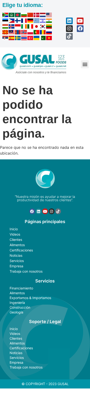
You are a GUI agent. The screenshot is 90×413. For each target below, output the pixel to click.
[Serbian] (5, 38)
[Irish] (24, 27)
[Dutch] (43, 15)
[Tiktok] (69, 36)
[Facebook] (80, 28)
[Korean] (43, 27)
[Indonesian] (18, 27)
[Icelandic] (12, 27)
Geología (16, 312)
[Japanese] (37, 27)
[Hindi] (49, 21)
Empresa (16, 266)
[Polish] (30, 33)
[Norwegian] (24, 33)
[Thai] (24, 38)
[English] (49, 15)
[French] (24, 21)
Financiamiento (21, 288)
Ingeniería (17, 302)
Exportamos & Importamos (30, 298)
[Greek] (37, 21)
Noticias (16, 255)
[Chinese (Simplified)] (30, 15)
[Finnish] (18, 21)
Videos (15, 234)
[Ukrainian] (37, 38)
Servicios (17, 261)
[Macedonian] (5, 33)
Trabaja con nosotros (26, 271)
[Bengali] (18, 15)
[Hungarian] (5, 27)
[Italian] (30, 27)
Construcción (20, 307)
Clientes (16, 240)
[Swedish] (18, 38)
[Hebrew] (43, 21)
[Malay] (12, 33)
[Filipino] (12, 21)
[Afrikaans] (5, 15)
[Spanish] (12, 38)
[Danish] (37, 15)
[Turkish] (30, 38)
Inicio (14, 229)
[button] (85, 64)
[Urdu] (43, 38)
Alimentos (17, 245)
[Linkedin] (69, 21)
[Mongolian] (18, 33)
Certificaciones (21, 250)
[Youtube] (80, 21)
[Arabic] (12, 15)
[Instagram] (69, 28)
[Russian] (49, 33)
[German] (30, 21)
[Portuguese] (37, 33)
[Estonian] (5, 21)
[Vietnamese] (49, 38)
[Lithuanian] (49, 27)
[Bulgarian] (24, 15)
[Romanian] (43, 33)
